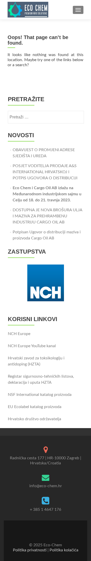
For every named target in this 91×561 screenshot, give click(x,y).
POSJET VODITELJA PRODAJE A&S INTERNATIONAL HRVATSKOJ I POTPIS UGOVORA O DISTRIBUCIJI (45, 172)
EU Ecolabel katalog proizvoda (34, 407)
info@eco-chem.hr (45, 486)
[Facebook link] (42, 532)
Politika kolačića (64, 550)
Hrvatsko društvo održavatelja (34, 419)
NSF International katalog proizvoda (40, 395)
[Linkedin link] (49, 532)
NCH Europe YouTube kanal (32, 346)
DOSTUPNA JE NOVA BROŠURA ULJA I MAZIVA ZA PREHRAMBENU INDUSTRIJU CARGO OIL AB (47, 216)
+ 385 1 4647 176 (45, 509)
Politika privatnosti (30, 550)
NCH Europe (19, 334)
